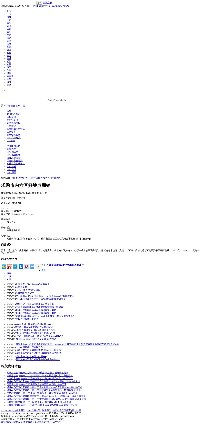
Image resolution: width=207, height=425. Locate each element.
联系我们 (46, 410)
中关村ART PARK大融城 (28, 290)
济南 (9, 49)
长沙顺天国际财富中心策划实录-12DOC (36, 339)
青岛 (9, 52)
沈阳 (9, 40)
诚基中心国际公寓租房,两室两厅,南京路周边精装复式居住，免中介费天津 (43, 381)
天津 (9, 26)
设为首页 (64, 6)
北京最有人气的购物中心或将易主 (33, 284)
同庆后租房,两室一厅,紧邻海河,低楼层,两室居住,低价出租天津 (37, 372)
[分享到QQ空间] (3, 266)
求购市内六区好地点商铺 (68, 265)
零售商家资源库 (15, 160)
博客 (9, 273)
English (40, 6)
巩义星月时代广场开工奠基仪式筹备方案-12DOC (39, 336)
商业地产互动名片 (16, 163)
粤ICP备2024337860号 (12, 422)
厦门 (9, 67)
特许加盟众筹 (13, 157)
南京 (9, 35)
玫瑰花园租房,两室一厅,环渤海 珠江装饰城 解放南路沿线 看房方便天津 (42, 405)
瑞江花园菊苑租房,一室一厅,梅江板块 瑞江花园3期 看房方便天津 (39, 402)
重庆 (9, 23)
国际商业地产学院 (16, 129)
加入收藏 (55, 6)
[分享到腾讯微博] (15, 266)
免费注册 (47, 2)
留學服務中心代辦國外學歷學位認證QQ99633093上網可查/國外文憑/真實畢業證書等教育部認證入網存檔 (67, 344)
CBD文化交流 (14, 137)
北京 (9, 11)
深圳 (9, 17)
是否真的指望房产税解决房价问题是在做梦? (38, 359)
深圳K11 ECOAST (25, 293)
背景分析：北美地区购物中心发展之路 (35, 304)
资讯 (43, 270)
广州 (9, 20)
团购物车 (11, 131)
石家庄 (10, 76)
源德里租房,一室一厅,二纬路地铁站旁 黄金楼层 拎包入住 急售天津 (40, 375)
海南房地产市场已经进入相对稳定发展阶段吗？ (39, 353)
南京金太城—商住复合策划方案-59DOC (34, 324)
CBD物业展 (12, 152)
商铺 (53, 265)
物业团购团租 (13, 146)
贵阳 (9, 55)
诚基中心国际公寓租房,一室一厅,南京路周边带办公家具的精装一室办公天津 (44, 387)
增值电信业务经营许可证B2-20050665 (41, 422)
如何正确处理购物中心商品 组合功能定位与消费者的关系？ (45, 316)
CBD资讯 (11, 117)
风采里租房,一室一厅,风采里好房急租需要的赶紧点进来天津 (36, 384)
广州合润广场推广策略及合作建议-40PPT (35, 333)
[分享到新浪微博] (9, 266)
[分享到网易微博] (26, 266)
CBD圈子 (11, 172)
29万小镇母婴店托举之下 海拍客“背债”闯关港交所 (41, 299)
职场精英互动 (13, 134)
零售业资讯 (12, 120)
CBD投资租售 (14, 154)
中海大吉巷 (21, 287)
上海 (9, 14)
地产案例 (11, 166)
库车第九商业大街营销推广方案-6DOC (34, 327)
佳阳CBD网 (18, 177)
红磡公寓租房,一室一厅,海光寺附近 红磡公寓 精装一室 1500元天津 (40, 378)
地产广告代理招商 (62, 410)
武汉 (9, 32)
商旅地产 (11, 149)
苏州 (9, 46)
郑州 (9, 61)
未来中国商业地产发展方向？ (30, 347)
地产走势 (11, 126)
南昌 (9, 64)
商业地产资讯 (13, 114)
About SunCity (8, 410)
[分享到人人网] (20, 266)
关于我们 (20, 410)
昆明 (9, 73)
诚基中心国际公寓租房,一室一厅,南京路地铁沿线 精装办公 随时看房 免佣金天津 (46, 399)
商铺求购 (55, 177)
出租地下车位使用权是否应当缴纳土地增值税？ (39, 350)
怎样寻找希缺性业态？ (27, 319)
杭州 (9, 38)
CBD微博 (11, 169)
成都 (9, 29)
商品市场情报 (13, 123)
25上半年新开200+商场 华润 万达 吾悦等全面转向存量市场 (45, 296)
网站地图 (76, 410)
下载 (9, 276)
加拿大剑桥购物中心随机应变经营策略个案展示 (39, 307)
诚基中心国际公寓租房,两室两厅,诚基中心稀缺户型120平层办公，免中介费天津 (46, 396)
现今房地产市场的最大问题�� (31, 356)
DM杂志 (11, 140)
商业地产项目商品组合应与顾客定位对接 (36, 310)
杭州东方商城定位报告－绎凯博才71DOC (35, 330)
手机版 (47, 6)
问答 (9, 279)
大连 (9, 43)
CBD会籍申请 (34, 410)
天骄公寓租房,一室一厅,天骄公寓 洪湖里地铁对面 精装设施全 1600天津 (42, 393)
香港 (9, 79)
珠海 (9, 70)
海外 (9, 82)
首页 (9, 111)
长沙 (9, 58)
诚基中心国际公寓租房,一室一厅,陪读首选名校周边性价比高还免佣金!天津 (44, 390)
